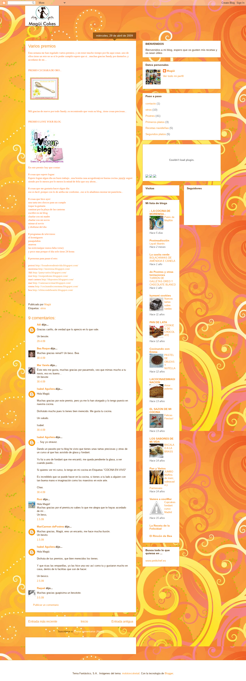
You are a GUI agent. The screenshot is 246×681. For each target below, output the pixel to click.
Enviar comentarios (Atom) (89, 631)
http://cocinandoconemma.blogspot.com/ (56, 286)
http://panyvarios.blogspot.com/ (49, 272)
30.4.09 (41, 357)
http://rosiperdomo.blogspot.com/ (50, 276)
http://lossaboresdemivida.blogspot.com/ (57, 265)
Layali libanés (157, 243)
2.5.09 (40, 580)
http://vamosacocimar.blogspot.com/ (52, 282)
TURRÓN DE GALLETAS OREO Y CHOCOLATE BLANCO (163, 281)
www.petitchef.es (155, 560)
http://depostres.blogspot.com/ (58, 279)
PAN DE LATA (158, 322)
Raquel (41, 588)
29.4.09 (41, 341)
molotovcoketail (131, 673)
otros (43, 308)
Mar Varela (43, 365)
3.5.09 (40, 597)
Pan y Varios (158, 468)
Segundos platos (155, 134)
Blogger (169, 673)
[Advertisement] (73, 644)
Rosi (39, 499)
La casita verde (160, 254)
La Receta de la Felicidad (160, 527)
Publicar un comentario (46, 604)
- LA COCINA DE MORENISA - (160, 212)
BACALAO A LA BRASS (169, 448)
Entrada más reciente (42, 621)
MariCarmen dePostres (50, 526)
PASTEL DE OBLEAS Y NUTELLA (169, 362)
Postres (150, 115)
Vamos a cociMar (161, 499)
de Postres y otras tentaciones (161, 273)
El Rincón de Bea (161, 535)
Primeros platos (155, 122)
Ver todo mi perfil (173, 76)
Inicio (84, 621)
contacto (150, 103)
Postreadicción (159, 240)
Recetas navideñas (157, 127)
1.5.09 (40, 519)
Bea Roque (43, 348)
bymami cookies (160, 295)
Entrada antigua (122, 621)
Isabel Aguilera (46, 388)
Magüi (171, 70)
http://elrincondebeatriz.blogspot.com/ (53, 290)
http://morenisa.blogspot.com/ (54, 268)
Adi (39, 324)
